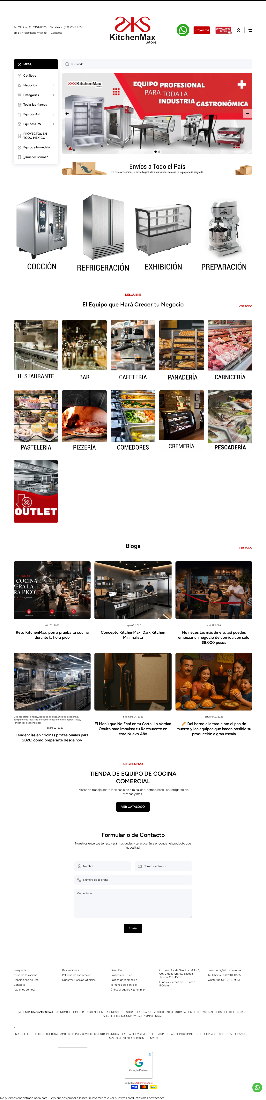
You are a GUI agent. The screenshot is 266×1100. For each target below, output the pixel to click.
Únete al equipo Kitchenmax (128, 989)
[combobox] (157, 64)
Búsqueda (20, 970)
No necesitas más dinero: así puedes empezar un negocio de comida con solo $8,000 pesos (213, 637)
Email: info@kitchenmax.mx (224, 970)
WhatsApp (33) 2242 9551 (224, 980)
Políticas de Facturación (77, 975)
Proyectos (202, 30)
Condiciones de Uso (26, 980)
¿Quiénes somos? (24, 989)
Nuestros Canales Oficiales (79, 980)
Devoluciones (70, 970)
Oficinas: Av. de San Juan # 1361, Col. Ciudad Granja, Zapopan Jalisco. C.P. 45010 (179, 974)
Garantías (116, 970)
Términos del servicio (124, 984)
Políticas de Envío (121, 975)
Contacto (19, 984)
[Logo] (133, 30)
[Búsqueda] (65, 64)
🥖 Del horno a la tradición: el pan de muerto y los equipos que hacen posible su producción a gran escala (213, 728)
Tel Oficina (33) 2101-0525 (224, 975)
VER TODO (245, 306)
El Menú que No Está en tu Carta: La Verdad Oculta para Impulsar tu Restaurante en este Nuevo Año (133, 728)
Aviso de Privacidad (25, 975)
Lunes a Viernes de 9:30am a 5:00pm (177, 983)
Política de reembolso (124, 980)
